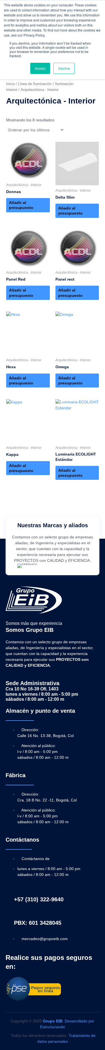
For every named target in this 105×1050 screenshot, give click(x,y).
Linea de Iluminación (35, 84)
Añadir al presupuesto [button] (21, 205)
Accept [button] (40, 68)
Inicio (10, 84)
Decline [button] (64, 68)
